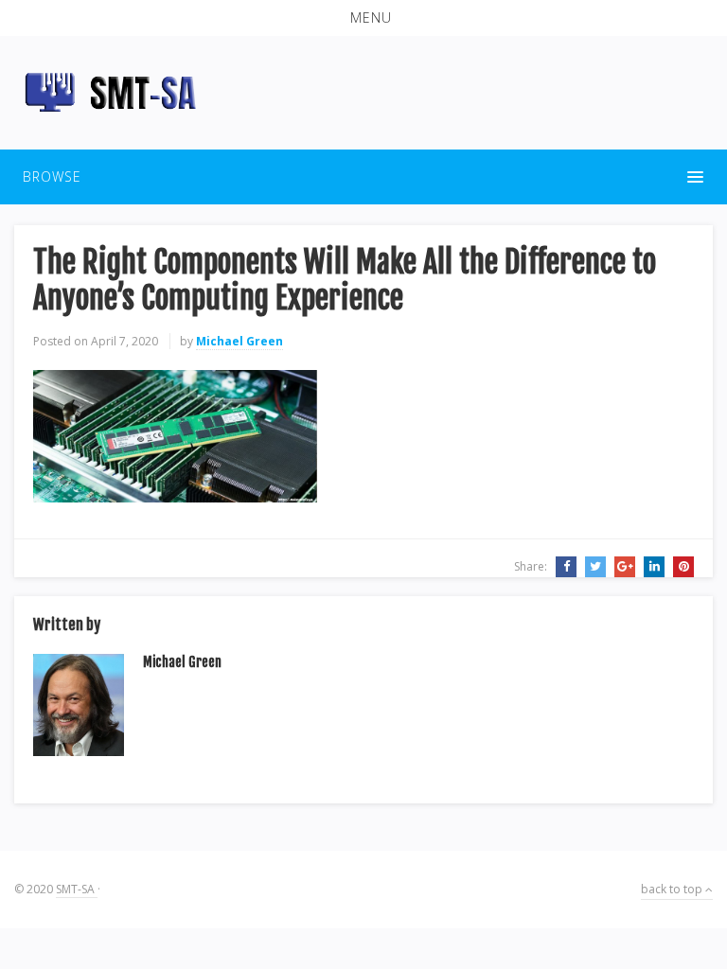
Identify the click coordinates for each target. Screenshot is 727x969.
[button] (363, 18)
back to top (673, 889)
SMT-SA (77, 889)
